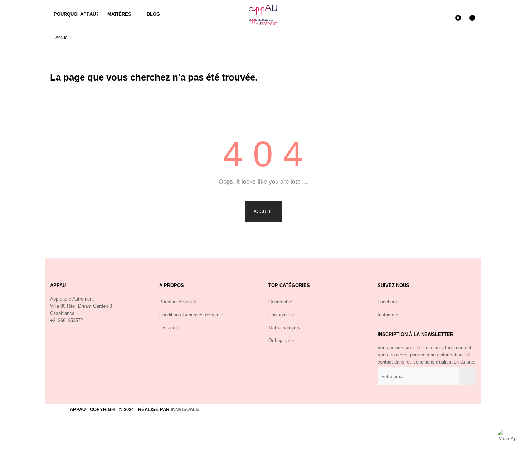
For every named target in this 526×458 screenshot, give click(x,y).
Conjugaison (281, 314)
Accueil (263, 211)
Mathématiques (284, 327)
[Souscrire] (467, 376)
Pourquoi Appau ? (177, 301)
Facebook (388, 301)
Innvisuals (185, 409)
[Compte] (440, 14)
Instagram (388, 314)
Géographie (280, 301)
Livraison (168, 327)
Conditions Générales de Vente (191, 314)
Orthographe (281, 340)
